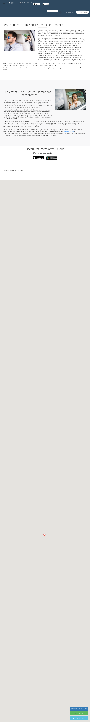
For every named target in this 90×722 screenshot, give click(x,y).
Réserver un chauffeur (79, 708)
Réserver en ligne (69, 131)
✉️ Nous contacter (79, 718)
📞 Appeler (79, 713)
